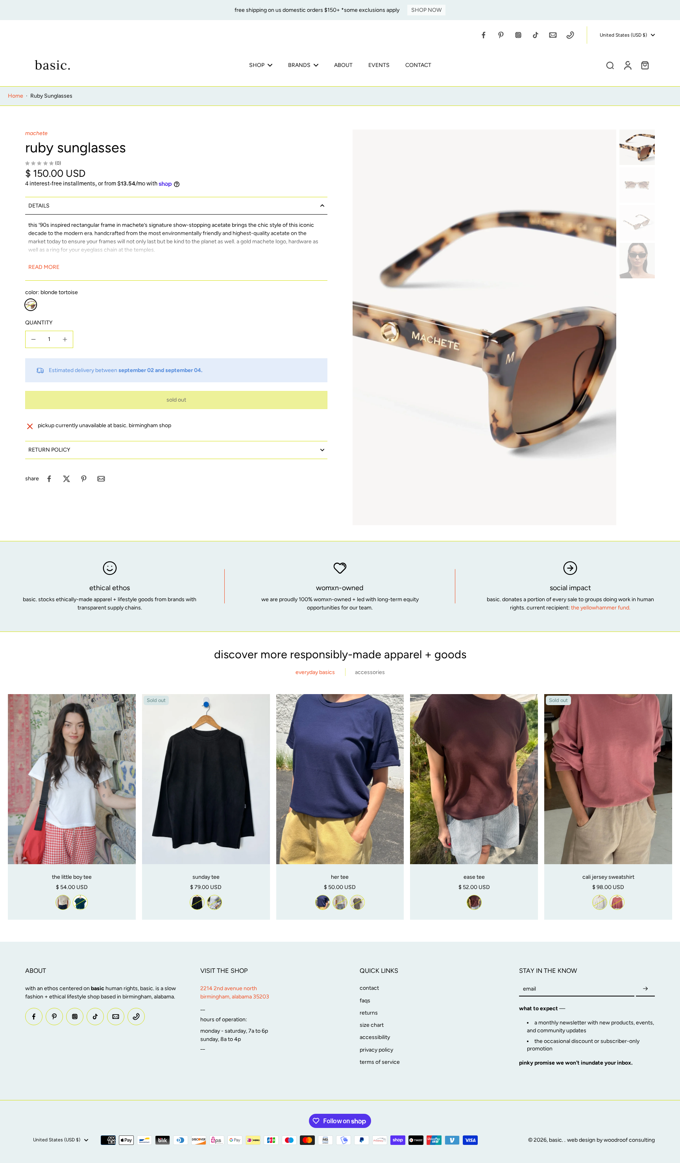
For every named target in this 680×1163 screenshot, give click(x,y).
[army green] (357, 902)
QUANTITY (38, 322)
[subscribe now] (645, 988)
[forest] (80, 902)
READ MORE (43, 267)
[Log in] (627, 64)
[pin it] (83, 478)
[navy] (322, 902)
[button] (176, 400)
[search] (610, 65)
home (15, 96)
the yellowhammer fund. (600, 607)
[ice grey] (214, 902)
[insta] (518, 35)
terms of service (380, 1062)
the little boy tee (72, 877)
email (529, 988)
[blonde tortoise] (30, 304)
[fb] (483, 35)
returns (369, 1012)
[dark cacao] (474, 902)
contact (369, 988)
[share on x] (66, 478)
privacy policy (376, 1049)
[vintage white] (62, 902)
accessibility (375, 1037)
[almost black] (197, 902)
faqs (365, 1000)
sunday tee (206, 877)
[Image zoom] (484, 327)
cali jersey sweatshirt (608, 877)
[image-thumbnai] (637, 147)
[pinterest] (501, 35)
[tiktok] (535, 35)
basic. (556, 1140)
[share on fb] (49, 478)
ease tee (474, 877)
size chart (372, 1025)
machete (36, 133)
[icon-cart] (644, 65)
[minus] (33, 339)
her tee (340, 877)
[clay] (617, 902)
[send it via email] (101, 478)
